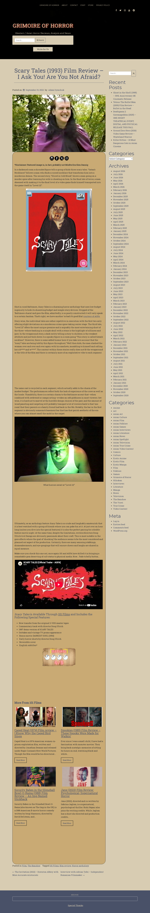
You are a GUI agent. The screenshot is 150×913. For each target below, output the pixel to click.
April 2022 (118, 335)
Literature (118, 486)
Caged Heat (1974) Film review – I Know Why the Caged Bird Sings (35, 733)
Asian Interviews (121, 430)
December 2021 (120, 348)
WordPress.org (120, 530)
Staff (82, 5)
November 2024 (120, 237)
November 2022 (120, 313)
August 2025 (119, 209)
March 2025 (119, 225)
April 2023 (118, 297)
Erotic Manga (119, 464)
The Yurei (118, 502)
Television (118, 496)
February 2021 (120, 379)
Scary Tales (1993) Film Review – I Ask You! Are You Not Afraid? (59, 73)
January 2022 (119, 345)
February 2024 (120, 266)
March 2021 (118, 376)
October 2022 (119, 316)
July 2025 (118, 212)
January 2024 (120, 269)
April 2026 (118, 183)
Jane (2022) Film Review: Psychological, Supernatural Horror (79, 793)
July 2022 (118, 326)
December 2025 (120, 196)
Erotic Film (118, 461)
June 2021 (118, 367)
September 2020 (120, 395)
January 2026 (119, 193)
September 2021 (120, 357)
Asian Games (119, 426)
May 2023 (117, 294)
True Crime (118, 505)
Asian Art (118, 414)
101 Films (64, 614)
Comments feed (120, 527)
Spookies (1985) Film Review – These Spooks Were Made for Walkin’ (80, 733)
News (116, 493)
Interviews (118, 483)
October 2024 (119, 240)
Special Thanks (75, 905)
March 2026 (119, 187)
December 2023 (120, 272)
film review (65, 865)
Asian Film (118, 420)
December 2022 (120, 310)
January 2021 (119, 382)
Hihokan (117, 480)
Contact (74, 5)
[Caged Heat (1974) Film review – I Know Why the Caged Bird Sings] (36, 725)
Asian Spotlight (121, 439)
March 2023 (119, 300)
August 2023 (119, 285)
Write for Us (43, 49)
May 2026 (117, 180)
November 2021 (120, 351)
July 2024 (118, 250)
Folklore (117, 471)
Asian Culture (120, 417)
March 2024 (119, 262)
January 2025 (119, 231)
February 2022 (120, 341)
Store (90, 5)
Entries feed (119, 524)
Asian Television (121, 442)
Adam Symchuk (56, 90)
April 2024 (118, 259)
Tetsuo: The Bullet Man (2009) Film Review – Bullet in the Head (124, 105)
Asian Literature (121, 433)
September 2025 (120, 206)
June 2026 (118, 177)
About (64, 5)
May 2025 (117, 218)
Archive (75, 895)
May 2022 (117, 332)
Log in (116, 521)
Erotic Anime (119, 458)
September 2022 (120, 319)
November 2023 (120, 275)
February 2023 (120, 304)
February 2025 (120, 228)
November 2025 (120, 199)
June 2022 (118, 329)
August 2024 (119, 247)
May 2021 (117, 370)
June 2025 (118, 215)
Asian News (119, 436)
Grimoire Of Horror (49, 5)
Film (24, 865)
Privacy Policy (103, 5)
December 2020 (120, 386)
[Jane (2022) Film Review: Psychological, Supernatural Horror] (82, 785)
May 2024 (118, 256)
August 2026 (119, 171)
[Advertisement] (58, 288)
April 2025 (118, 221)
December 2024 (120, 234)
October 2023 (119, 278)
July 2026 (118, 174)
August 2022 (119, 322)
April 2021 (118, 373)
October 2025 (119, 202)
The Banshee (34, 865)
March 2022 (119, 338)
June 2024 (118, 253)
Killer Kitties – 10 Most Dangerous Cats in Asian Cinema (125, 143)
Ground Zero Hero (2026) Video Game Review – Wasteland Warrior (124, 133)
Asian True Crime (121, 445)
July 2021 (117, 364)
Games (116, 474)
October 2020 (119, 392)
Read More (20, 760)
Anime (116, 407)
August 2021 (119, 360)
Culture (117, 455)
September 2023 (120, 281)
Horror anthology (80, 865)
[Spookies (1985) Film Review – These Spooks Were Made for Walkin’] (82, 725)
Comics (116, 452)
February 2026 (120, 190)
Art (114, 411)
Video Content (120, 509)
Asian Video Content (123, 449)
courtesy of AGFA (91, 316)
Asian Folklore (120, 423)
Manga (116, 490)
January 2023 (119, 307)
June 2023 (118, 291)
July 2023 (118, 288)
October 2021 (119, 354)
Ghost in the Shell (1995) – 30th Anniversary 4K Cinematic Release (125, 95)
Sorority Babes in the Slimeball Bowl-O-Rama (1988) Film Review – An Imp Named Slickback (34, 794)
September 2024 (121, 244)
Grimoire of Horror (43, 25)
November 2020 (120, 389)
